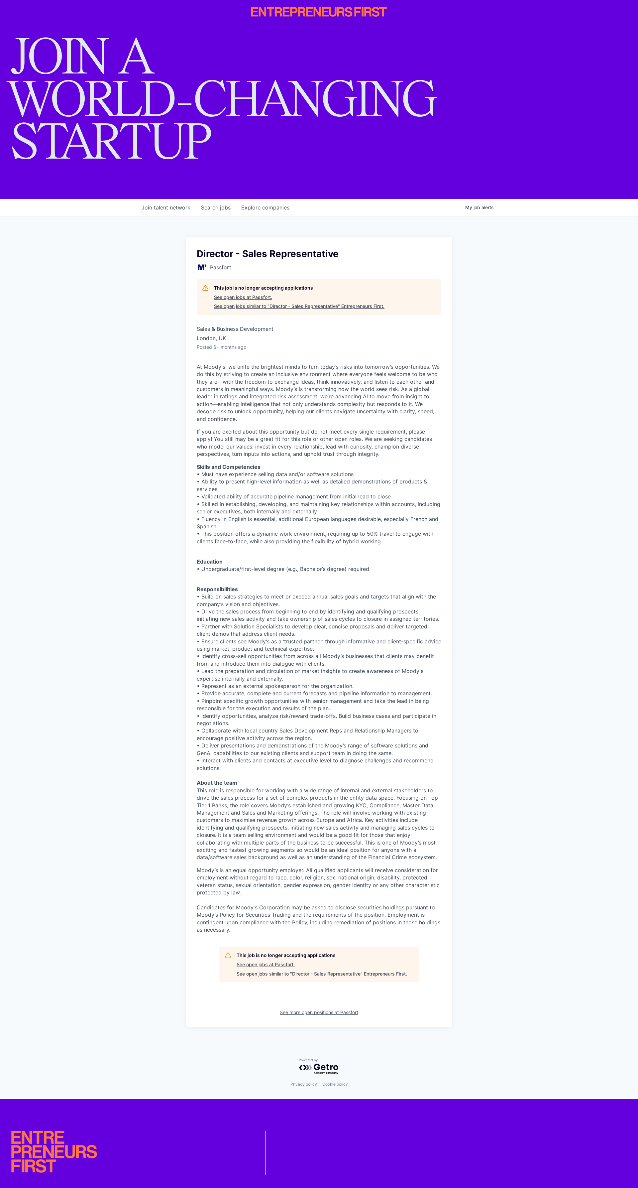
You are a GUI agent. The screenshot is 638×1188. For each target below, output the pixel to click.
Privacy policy (303, 1084)
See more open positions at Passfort (319, 1012)
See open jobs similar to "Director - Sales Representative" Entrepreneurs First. (299, 306)
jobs (216, 207)
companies (265, 207)
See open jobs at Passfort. (243, 297)
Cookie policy (335, 1084)
